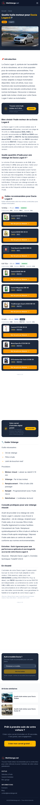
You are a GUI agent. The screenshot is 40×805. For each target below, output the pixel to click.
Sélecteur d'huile (7, 774)
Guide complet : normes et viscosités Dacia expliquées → (20, 676)
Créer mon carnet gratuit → (20, 744)
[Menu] (37, 3)
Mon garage (5, 780)
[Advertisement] (20, 396)
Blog (3, 790)
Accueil (4, 11)
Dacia (10, 11)
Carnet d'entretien (7, 777)
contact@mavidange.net (9, 793)
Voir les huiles (20, 671)
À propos (4, 788)
